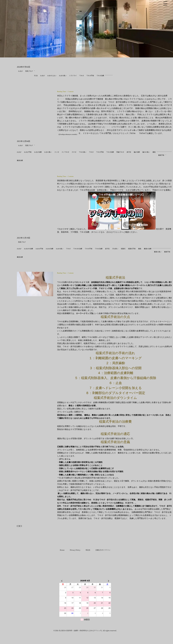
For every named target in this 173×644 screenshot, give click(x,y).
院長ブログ (29, 71)
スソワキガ (65, 152)
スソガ (56, 152)
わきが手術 (27, 152)
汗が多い (115, 248)
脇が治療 (137, 152)
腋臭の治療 (147, 248)
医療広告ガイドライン (103, 550)
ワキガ (81, 75)
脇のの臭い (146, 152)
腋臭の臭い (158, 252)
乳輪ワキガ (120, 152)
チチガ (74, 152)
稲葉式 (123, 248)
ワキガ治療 (100, 75)
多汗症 (129, 152)
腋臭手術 (161, 155)
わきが (20, 71)
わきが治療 (38, 152)
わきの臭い (62, 75)
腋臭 (154, 152)
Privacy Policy (75, 550)
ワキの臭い (82, 152)
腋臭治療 (20, 160)
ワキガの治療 (77, 248)
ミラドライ (73, 75)
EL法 (36, 75)
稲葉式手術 (132, 248)
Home (62, 550)
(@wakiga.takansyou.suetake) (68, 134)
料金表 (88, 550)
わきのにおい (51, 75)
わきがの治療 (28, 248)
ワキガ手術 (90, 75)
